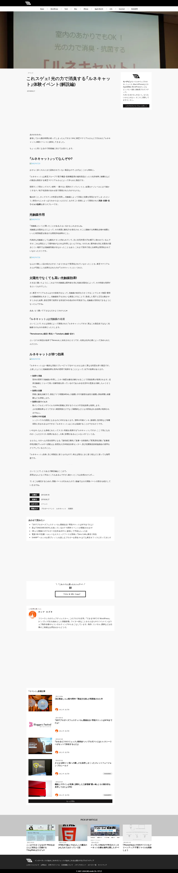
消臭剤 (70, 508)
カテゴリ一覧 (92, 865)
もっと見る (70, 801)
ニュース (129, 84)
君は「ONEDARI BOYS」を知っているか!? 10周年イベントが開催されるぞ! (62, 527)
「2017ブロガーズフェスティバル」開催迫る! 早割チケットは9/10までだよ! (62, 524)
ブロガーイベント (47, 508)
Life (111, 9)
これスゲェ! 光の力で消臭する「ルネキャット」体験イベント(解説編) (68, 81)
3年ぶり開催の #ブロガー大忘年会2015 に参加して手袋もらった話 (59, 531)
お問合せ (44, 865)
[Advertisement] (70, 112)
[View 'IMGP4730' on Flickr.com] (35, 359)
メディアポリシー (80, 865)
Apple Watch (99, 9)
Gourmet (122, 9)
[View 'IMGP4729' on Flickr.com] (35, 163)
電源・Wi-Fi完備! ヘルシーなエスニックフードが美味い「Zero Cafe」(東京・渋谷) (64, 534)
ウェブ (141, 81)
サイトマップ (102, 865)
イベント (30, 73)
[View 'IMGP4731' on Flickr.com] (35, 219)
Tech (66, 9)
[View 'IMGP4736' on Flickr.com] (35, 257)
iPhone (86, 9)
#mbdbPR (134, 9)
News (42, 9)
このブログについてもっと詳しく (136, 106)
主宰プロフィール (54, 865)
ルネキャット (61, 508)
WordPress (54, 9)
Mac (75, 9)
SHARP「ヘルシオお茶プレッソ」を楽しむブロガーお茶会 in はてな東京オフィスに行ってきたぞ (71, 537)
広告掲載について (67, 865)
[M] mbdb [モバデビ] (94, 871)
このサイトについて (32, 865)
